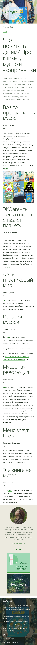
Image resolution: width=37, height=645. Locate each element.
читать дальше (18, 544)
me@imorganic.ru (11, 639)
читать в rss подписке (13, 642)
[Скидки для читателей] (18, 571)
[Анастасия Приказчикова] (18, 523)
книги (5, 31)
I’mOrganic (8, 601)
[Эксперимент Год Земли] (18, 593)
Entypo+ (23, 628)
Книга (5, 387)
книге (6, 168)
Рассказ (6, 300)
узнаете (8, 337)
